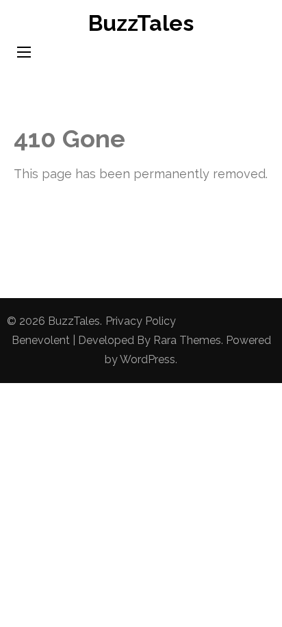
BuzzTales (141, 23)
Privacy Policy (140, 321)
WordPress (147, 359)
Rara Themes (187, 340)
